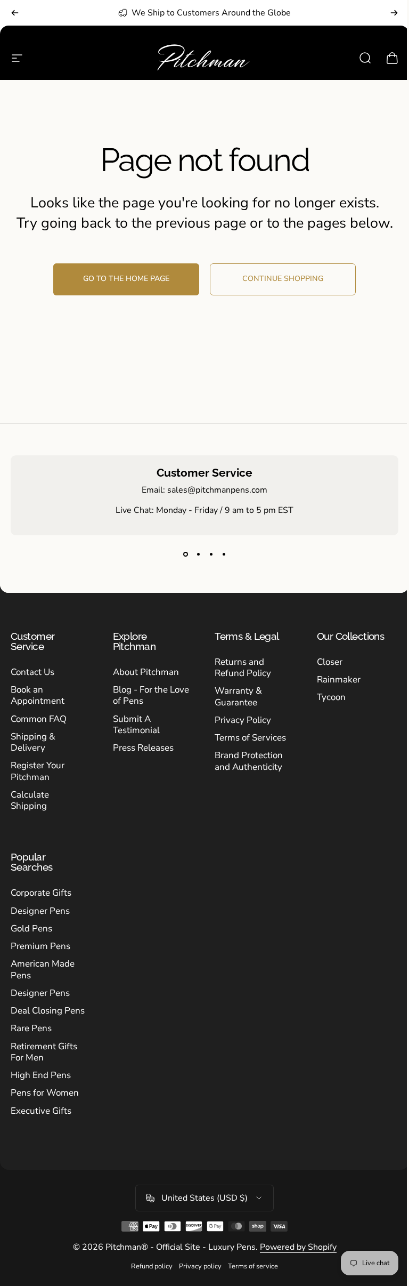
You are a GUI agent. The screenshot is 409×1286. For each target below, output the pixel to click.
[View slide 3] (210, 554)
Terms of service (253, 1266)
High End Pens (41, 1075)
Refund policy (152, 1266)
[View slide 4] (223, 554)
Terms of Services (250, 737)
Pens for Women (45, 1092)
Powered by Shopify (298, 1247)
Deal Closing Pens (48, 1010)
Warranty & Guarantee (238, 696)
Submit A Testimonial (136, 724)
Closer (329, 662)
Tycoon (331, 697)
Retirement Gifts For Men (44, 1052)
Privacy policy (200, 1266)
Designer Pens (40, 911)
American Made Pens (43, 969)
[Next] (394, 13)
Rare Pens (31, 1028)
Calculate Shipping (30, 800)
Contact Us (32, 672)
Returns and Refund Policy (243, 667)
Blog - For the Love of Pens (151, 695)
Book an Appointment (37, 695)
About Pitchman (146, 672)
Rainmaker (339, 679)
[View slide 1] (185, 554)
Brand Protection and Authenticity (249, 761)
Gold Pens (31, 928)
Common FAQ (39, 719)
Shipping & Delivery (33, 742)
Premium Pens (40, 946)
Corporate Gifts (41, 892)
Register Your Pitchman (37, 771)
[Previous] (15, 13)
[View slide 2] (198, 554)
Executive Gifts (41, 1110)
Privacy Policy (243, 720)
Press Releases (143, 747)
